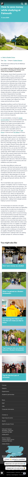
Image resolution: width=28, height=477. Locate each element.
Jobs (3, 406)
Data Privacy (9, 474)
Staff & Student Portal (8, 424)
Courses (4, 385)
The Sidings (16, 132)
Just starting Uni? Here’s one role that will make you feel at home (14, 312)
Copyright (22, 472)
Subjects (4, 388)
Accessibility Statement (11, 472)
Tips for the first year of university (14, 368)
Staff (3, 403)
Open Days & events (7, 418)
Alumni (4, 421)
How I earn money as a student (14, 257)
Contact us (5, 415)
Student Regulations (15, 474)
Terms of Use (21, 474)
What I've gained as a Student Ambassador (14, 284)
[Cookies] (2, 473)
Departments (5, 391)
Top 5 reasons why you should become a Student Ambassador (14, 341)
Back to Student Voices (8, 57)
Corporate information (8, 409)
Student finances (17, 60)
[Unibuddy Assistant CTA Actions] (14, 462)
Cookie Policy (17, 472)
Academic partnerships (8, 394)
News (3, 400)
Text (5, 60)
